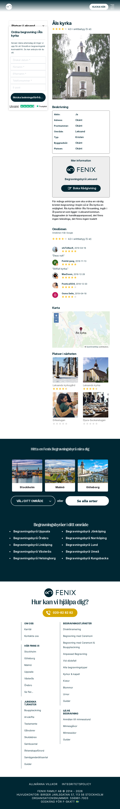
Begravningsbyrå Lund (82, 545)
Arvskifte (29, 717)
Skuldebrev (30, 737)
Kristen (79, 137)
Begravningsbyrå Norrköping (86, 538)
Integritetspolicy (76, 784)
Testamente (30, 723)
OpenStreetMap (92, 347)
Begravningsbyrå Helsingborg (34, 558)
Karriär (28, 629)
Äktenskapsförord (34, 750)
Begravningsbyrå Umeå (82, 551)
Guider (66, 700)
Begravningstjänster (77, 623)
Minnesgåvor (70, 726)
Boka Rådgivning (84, 188)
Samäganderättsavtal (36, 757)
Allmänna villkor (43, 784)
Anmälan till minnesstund (77, 719)
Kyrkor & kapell (71, 674)
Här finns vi (31, 645)
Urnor (66, 694)
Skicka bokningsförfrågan (29, 97)
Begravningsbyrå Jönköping (86, 531)
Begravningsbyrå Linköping (32, 545)
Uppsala (28, 671)
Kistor (66, 680)
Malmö (28, 665)
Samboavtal (30, 743)
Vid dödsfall (69, 660)
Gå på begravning (70, 712)
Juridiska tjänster (30, 703)
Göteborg (29, 658)
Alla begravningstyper (75, 667)
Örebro (28, 685)
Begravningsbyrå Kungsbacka (87, 558)
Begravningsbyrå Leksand (81, 179)
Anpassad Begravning (75, 653)
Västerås (29, 678)
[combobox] (33, 501)
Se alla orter (87, 501)
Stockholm (30, 651)
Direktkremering (72, 629)
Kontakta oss (31, 635)
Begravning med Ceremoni (77, 635)
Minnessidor (69, 732)
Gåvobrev (29, 730)
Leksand (80, 131)
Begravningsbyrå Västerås (32, 551)
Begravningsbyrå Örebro (30, 538)
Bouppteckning (32, 710)
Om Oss (29, 623)
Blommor (68, 687)
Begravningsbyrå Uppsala (31, 531)
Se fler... (28, 691)
